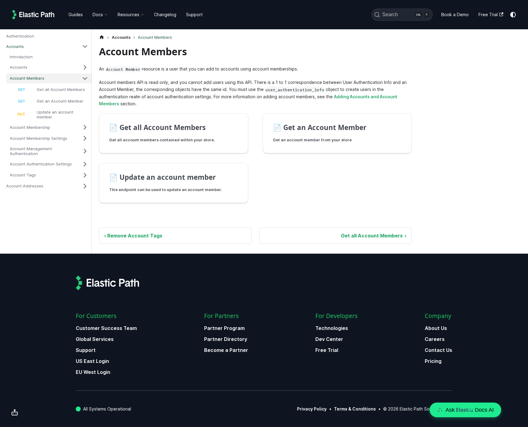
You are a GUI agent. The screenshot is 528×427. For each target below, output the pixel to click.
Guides (75, 14)
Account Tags (23, 174)
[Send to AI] (14, 412)
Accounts (15, 46)
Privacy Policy (312, 408)
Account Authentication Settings (41, 163)
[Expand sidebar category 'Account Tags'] (85, 175)
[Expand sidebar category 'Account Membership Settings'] (85, 138)
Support (194, 14)
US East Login (92, 361)
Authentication (20, 36)
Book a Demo (455, 14)
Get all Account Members (61, 89)
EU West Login (93, 372)
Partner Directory (225, 339)
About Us (436, 328)
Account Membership (30, 127)
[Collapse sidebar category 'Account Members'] (85, 78)
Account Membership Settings (38, 138)
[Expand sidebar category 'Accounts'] (85, 67)
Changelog (165, 14)
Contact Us (438, 350)
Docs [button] (98, 14)
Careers (435, 339)
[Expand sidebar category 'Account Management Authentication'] (85, 151)
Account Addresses (24, 185)
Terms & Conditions (355, 408)
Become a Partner (226, 350)
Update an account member (55, 114)
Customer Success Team (106, 328)
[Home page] (102, 37)
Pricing (433, 361)
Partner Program (224, 328)
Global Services (95, 339)
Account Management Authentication (31, 151)
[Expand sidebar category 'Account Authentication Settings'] (85, 164)
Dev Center (329, 339)
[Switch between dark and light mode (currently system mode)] (513, 15)
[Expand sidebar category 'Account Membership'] (85, 127)
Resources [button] (128, 14)
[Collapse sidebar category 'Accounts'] (85, 46)
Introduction (21, 56)
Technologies (331, 328)
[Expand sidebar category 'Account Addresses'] (85, 186)
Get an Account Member (60, 101)
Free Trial (488, 14)
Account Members (27, 78)
